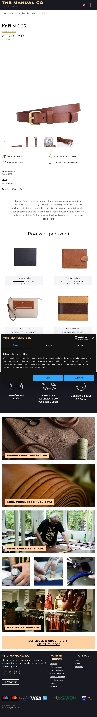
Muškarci (78, 663)
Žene (23, 13)
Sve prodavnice (56, 670)
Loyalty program (57, 680)
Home (4, 13)
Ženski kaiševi (31, 13)
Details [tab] (48, 345)
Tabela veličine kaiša (12, 189)
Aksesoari (79, 667)
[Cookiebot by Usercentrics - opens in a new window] (77, 338)
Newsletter (10, 682)
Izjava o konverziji (57, 677)
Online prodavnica (57, 667)
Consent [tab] (17, 345)
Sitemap (53, 686)
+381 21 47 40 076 (48, 644)
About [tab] (80, 345)
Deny (48, 378)
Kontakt (53, 683)
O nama (53, 664)
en (87, 5)
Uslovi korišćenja (57, 673)
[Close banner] (93, 338)
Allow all (79, 378)
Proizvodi (11, 13)
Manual (18, 13)
